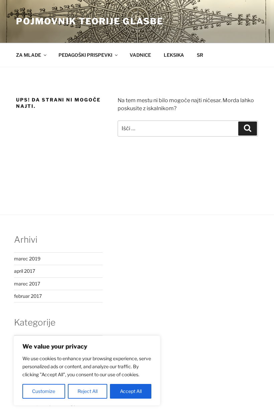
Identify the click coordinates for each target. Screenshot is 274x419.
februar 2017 (28, 296)
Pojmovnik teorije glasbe (89, 21)
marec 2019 (27, 258)
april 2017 (24, 271)
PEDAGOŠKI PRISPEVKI (85, 55)
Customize (43, 391)
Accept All (131, 391)
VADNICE (140, 55)
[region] (86, 371)
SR (200, 55)
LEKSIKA (174, 55)
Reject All (88, 391)
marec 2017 (27, 283)
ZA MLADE (28, 55)
